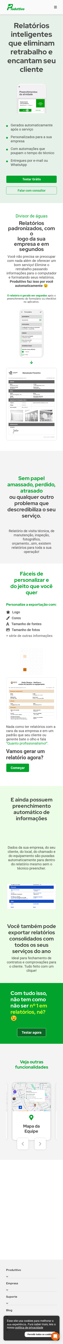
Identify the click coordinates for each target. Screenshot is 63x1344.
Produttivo (13, 1270)
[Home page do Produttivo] (15, 7)
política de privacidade (29, 1327)
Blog (9, 1310)
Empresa (12, 1283)
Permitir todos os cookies (40, 1334)
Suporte (11, 1297)
